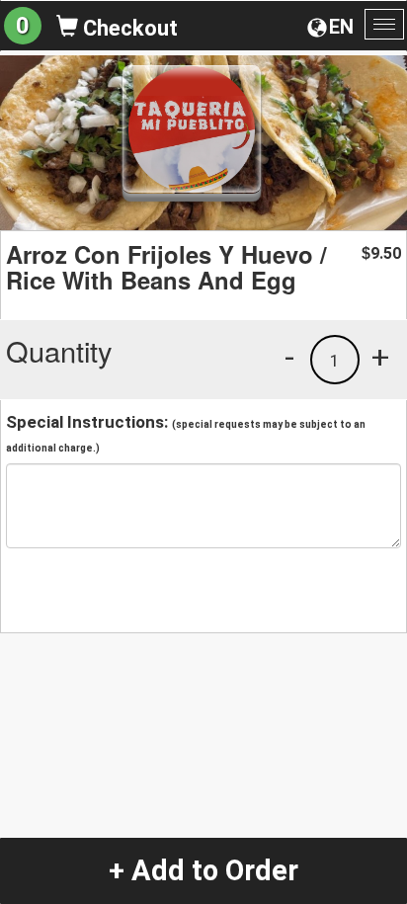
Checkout (128, 28)
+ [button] (380, 356)
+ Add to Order (203, 870)
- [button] (289, 356)
